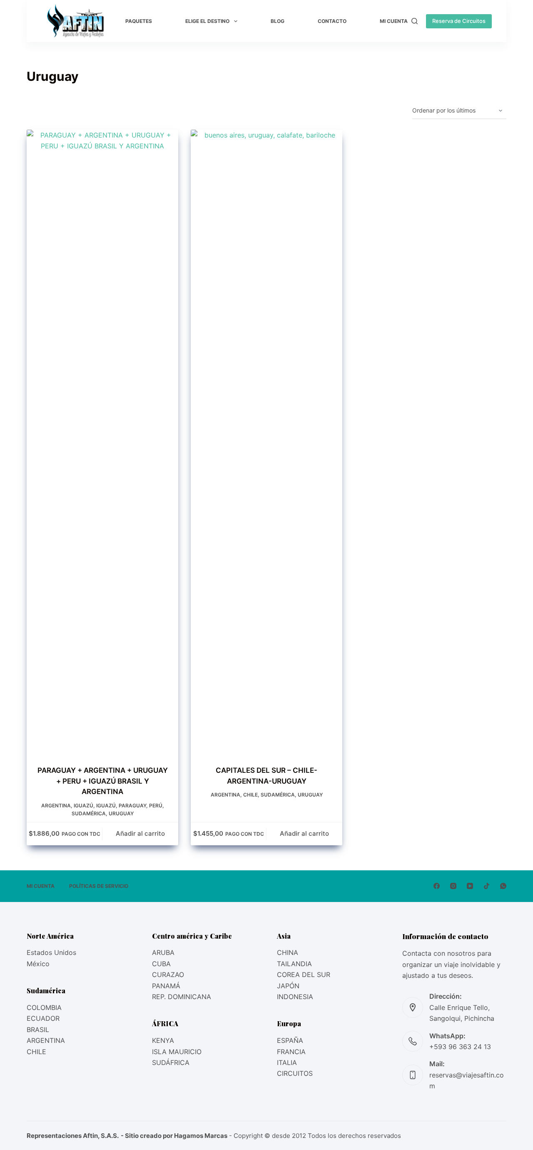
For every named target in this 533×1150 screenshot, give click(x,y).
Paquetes (138, 21)
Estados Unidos (51, 952)
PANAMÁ (166, 986)
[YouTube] (470, 886)
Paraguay (132, 805)
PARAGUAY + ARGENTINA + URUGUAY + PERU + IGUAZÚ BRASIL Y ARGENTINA (102, 781)
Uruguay (121, 813)
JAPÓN (288, 986)
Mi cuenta (394, 21)
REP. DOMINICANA (181, 996)
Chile (250, 795)
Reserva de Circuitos (459, 21)
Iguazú (83, 805)
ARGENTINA (46, 1040)
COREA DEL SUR (303, 974)
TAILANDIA (294, 964)
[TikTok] (486, 886)
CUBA (161, 964)
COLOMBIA (44, 1007)
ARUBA (163, 952)
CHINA (287, 952)
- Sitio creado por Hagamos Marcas (173, 1136)
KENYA (163, 1040)
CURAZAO (168, 974)
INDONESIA (295, 996)
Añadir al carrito (140, 833)
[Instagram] (453, 886)
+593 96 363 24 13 (460, 1046)
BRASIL (38, 1029)
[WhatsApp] (503, 886)
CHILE (36, 1051)
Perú (155, 805)
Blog (277, 21)
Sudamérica (89, 813)
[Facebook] (436, 886)
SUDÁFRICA (170, 1062)
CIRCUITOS (295, 1073)
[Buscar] (414, 21)
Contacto (332, 21)
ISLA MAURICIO (177, 1051)
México (38, 964)
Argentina (56, 805)
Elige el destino (207, 21)
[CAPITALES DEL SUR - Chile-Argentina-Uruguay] (266, 442)
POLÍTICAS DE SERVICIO (98, 886)
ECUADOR (43, 1018)
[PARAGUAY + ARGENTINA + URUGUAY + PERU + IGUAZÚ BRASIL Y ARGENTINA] (102, 442)
